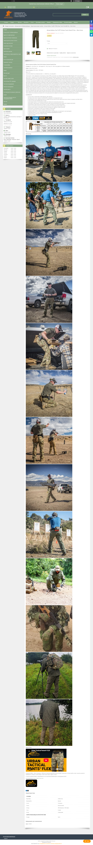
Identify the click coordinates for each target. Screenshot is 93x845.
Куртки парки (7, 48)
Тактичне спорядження (9, 84)
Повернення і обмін (57, 22)
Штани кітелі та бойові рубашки (22, 26)
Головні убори (7, 65)
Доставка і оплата (40, 22)
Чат (88, 841)
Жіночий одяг (7, 73)
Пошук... (85, 14)
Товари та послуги (9, 26)
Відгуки (76, 22)
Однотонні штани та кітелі (37, 26)
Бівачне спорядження (8, 86)
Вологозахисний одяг (8, 59)
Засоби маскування (8, 67)
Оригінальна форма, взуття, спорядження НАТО (10, 98)
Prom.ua (53, 841)
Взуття (5, 75)
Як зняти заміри (68, 22)
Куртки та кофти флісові (9, 35)
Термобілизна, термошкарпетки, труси (12, 54)
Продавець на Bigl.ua (46, 842)
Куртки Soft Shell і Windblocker (10, 37)
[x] (28, 790)
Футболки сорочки (8, 51)
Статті (32, 22)
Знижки (49, 22)
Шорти (5, 56)
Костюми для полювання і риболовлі (12, 92)
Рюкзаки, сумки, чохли (9, 78)
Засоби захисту (7, 89)
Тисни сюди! (59, 4)
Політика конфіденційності (56, 843)
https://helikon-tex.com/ (38, 778)
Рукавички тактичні (8, 62)
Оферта (5, 838)
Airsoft (5, 94)
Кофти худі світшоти (8, 43)
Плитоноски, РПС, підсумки (10, 81)
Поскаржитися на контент (44, 843)
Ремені (5, 70)
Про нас (20, 22)
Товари (12, 22)
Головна (6, 22)
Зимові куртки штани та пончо (10, 40)
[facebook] (26, 790)
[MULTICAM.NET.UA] (8, 14)
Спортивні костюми (8, 45)
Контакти (26, 22)
